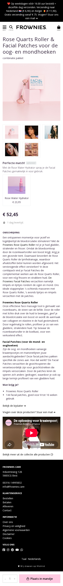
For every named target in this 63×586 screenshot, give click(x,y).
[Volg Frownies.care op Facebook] (4, 550)
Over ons (8, 522)
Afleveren (8, 506)
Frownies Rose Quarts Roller (19, 244)
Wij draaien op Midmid (32, 566)
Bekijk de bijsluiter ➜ (14, 405)
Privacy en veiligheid (14, 526)
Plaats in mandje (41, 579)
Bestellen (8, 498)
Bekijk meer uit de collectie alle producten (27, 454)
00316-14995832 (12, 482)
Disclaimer (9, 534)
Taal (24, 559)
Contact (7, 510)
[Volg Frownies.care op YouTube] (17, 550)
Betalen (7, 502)
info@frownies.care (13, 486)
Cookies (7, 538)
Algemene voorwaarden (16, 530)
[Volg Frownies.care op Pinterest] (12, 550)
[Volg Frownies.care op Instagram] (8, 550)
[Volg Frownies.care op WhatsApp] (21, 550)
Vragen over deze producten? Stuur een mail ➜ (29, 412)
